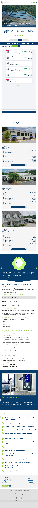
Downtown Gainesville (7, 358)
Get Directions (14, 40)
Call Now (25, 40)
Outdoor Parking (4, 301)
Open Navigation (36, 2)
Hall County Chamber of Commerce (10, 366)
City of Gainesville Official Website (9, 364)
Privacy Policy (32, 485)
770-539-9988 (7, 32)
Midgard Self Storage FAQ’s (32, 483)
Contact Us (34, 2)
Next (35, 16)
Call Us (31, 2)
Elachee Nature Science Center (9, 360)
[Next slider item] (36, 268)
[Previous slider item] (1, 268)
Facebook (15, 494)
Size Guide (15, 46)
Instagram (22, 494)
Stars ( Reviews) (19, 37)
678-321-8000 (4, 190)
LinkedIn (20, 494)
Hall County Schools (6, 368)
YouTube (18, 494)
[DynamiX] (19, 498)
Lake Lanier (5, 357)
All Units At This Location (18, 164)
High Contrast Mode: (18, 500)
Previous (3, 16)
